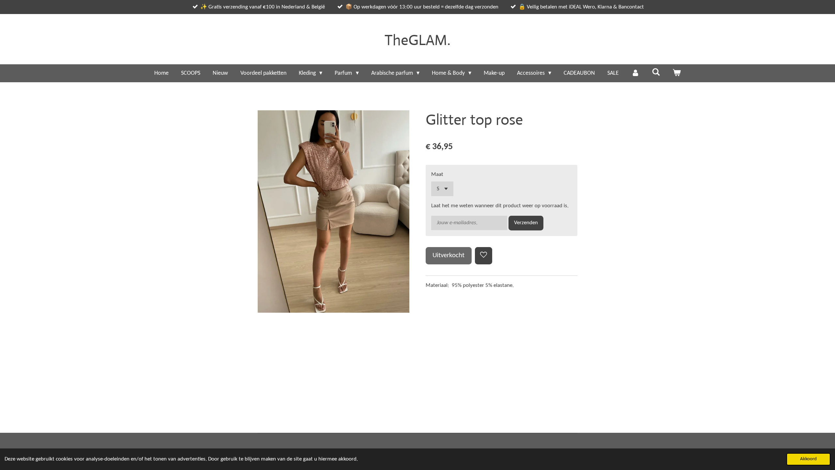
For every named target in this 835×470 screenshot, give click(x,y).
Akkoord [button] (808, 459)
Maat (437, 174)
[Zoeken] (655, 72)
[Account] (635, 73)
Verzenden (526, 223)
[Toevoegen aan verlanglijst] (483, 255)
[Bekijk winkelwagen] (676, 73)
